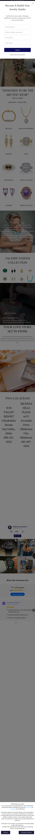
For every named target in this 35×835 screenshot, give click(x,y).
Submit (17, 50)
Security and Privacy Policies (17, 54)
